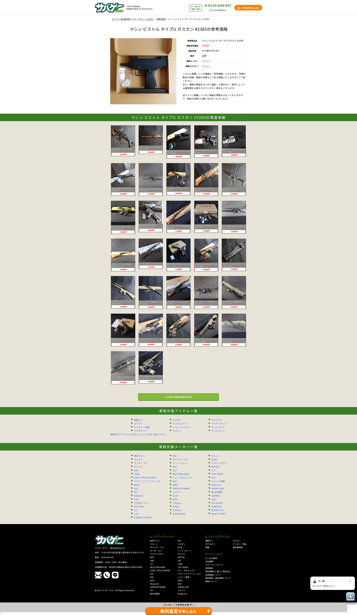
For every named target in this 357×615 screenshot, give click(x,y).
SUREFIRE (216, 506)
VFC (136, 492)
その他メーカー (141, 503)
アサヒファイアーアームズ (147, 481)
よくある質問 (211, 558)
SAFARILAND (179, 513)
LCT (213, 470)
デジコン (138, 466)
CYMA (137, 474)
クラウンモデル (219, 463)
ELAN (175, 495)
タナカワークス (180, 459)
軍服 (207, 547)
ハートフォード (180, 463)
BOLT (137, 484)
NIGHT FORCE (218, 513)
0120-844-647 (219, 5)
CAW (136, 499)
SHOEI (176, 506)
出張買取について (213, 574)
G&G (136, 470)
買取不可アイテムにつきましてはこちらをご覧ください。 (139, 434)
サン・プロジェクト (183, 477)
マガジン (177, 430)
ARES (175, 484)
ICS (135, 510)
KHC (175, 481)
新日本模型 (217, 492)
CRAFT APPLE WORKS (145, 477)
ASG (136, 488)
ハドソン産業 (218, 481)
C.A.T (136, 513)
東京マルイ (139, 455)
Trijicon (177, 503)
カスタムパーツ (180, 423)
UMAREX (215, 495)
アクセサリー (140, 430)
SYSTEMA (139, 506)
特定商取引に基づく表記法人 (218, 571)
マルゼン (206, 61)
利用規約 (209, 568)
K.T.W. (214, 459)
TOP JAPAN (217, 474)
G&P (213, 499)
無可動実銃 (238, 547)
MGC (175, 466)
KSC (175, 455)
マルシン (215, 455)
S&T (175, 470)
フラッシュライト (181, 427)
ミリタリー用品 (141, 427)
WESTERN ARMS (181, 474)
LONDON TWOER (143, 517)
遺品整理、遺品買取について (218, 578)
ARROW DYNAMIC (181, 488)
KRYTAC (215, 466)
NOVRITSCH (217, 510)
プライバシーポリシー (215, 564)
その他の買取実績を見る (178, 397)
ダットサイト (218, 427)
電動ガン (138, 420)
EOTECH (177, 510)
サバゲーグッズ (219, 423)
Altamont (216, 484)
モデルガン (217, 420)
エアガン (138, 423)
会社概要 (209, 561)
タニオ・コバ (140, 463)
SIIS (213, 477)
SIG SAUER (217, 503)
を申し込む (178, 611)
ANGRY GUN (217, 488)
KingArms (139, 495)
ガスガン (206, 66)
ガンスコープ (218, 430)
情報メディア (211, 581)
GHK (175, 499)
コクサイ (177, 492)
